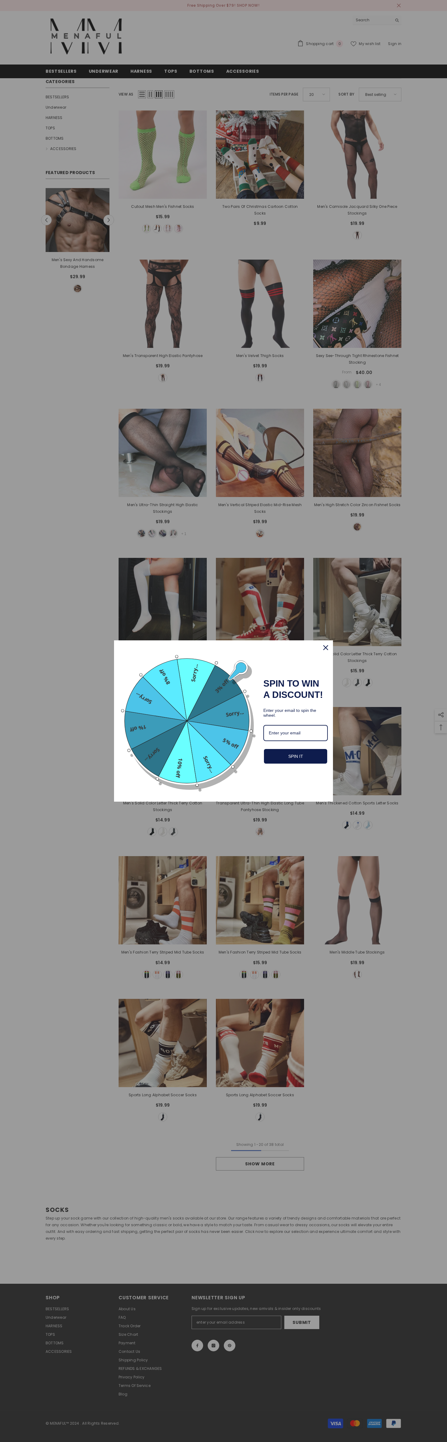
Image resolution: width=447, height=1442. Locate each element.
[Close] (325, 647)
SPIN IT (295, 756)
